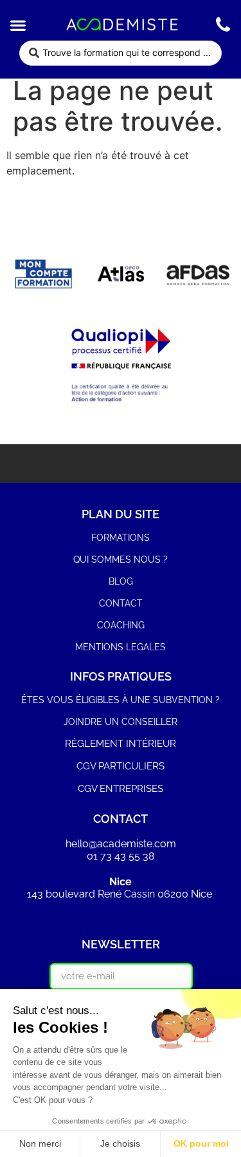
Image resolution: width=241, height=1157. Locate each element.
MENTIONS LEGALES (120, 647)
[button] (17, 24)
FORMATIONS (120, 537)
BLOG (121, 581)
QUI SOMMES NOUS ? (120, 559)
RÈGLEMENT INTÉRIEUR (120, 743)
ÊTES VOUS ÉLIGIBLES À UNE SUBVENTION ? (120, 700)
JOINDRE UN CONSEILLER (120, 722)
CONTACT (121, 603)
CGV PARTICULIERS (120, 766)
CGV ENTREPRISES (120, 789)
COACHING (121, 625)
